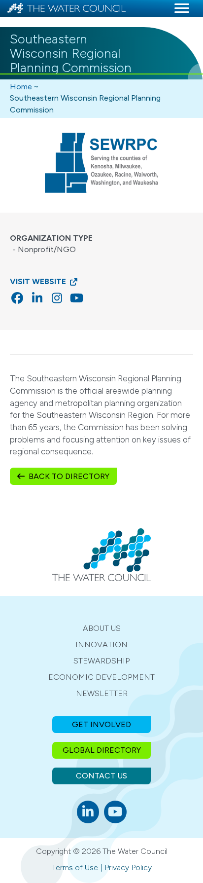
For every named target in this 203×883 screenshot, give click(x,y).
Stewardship (101, 660)
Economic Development (101, 677)
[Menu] (181, 8)
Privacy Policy (128, 867)
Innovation (101, 644)
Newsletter (102, 693)
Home (21, 86)
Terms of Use (75, 867)
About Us (102, 628)
